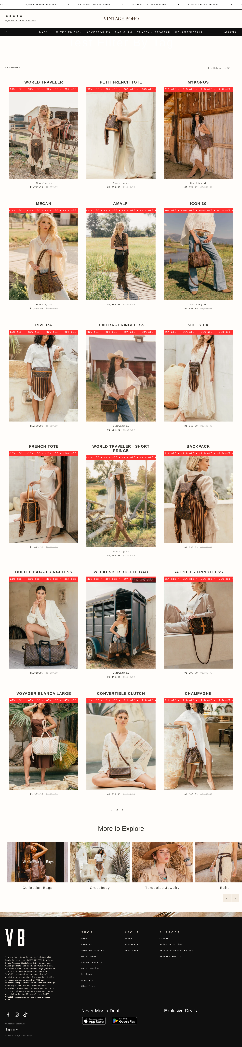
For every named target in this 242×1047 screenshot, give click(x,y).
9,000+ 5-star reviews (21, 4)
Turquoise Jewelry (162, 888)
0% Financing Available (74, 4)
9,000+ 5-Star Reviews (20, 20)
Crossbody (100, 888)
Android (124, 1020)
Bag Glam (124, 32)
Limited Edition (67, 32)
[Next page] (129, 809)
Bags (43, 32)
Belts (225, 888)
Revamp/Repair (189, 32)
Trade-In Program (154, 32)
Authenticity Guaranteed (129, 4)
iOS (94, 1020)
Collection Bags (38, 888)
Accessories (98, 32)
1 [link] (112, 809)
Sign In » (11, 1029)
